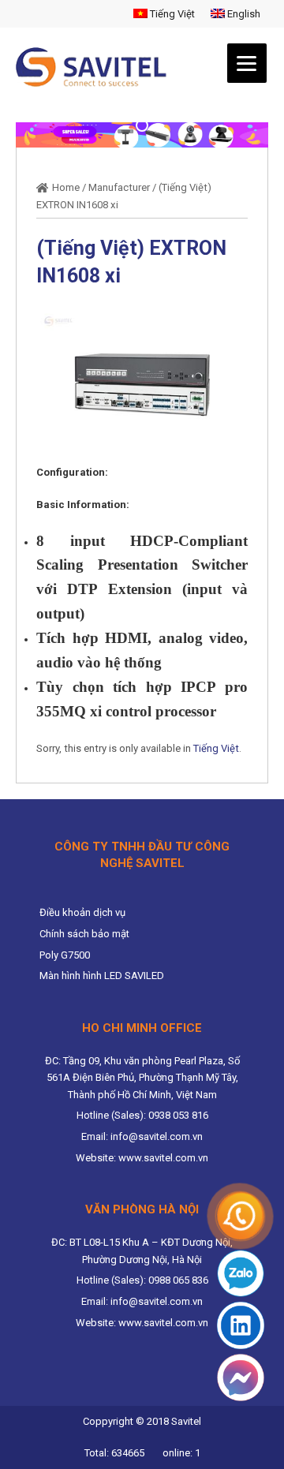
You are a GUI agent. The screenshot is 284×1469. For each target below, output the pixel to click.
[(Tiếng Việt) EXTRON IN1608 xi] (142, 384)
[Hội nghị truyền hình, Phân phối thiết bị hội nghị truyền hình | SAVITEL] (96, 67)
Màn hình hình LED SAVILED (101, 975)
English (242, 14)
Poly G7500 (64, 955)
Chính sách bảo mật (84, 934)
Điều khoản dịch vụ (82, 912)
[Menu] (247, 63)
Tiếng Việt (171, 14)
